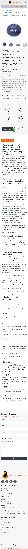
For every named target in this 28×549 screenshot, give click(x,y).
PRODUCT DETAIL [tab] (7, 140)
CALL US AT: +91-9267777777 (11, 417)
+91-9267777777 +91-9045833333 (6, 501)
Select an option (7, 104)
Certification (5, 95)
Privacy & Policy (5, 491)
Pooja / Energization (18, 95)
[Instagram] (11, 6)
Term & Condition (6, 493)
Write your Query (6, 438)
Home (2, 10)
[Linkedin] (16, 6)
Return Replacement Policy (9, 535)
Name (3, 419)
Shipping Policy (5, 532)
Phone (3, 432)
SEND (14, 459)
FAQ (2, 525)
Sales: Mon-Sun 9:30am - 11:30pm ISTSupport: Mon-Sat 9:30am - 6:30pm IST (13, 511)
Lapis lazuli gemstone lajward (11, 12)
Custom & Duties (6, 522)
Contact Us (4, 520)
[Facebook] (6, 6)
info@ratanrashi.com (7, 506)
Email (3, 425)
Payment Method (6, 530)
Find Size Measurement (8, 527)
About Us (4, 488)
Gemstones (9, 10)
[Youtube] (21, 6)
